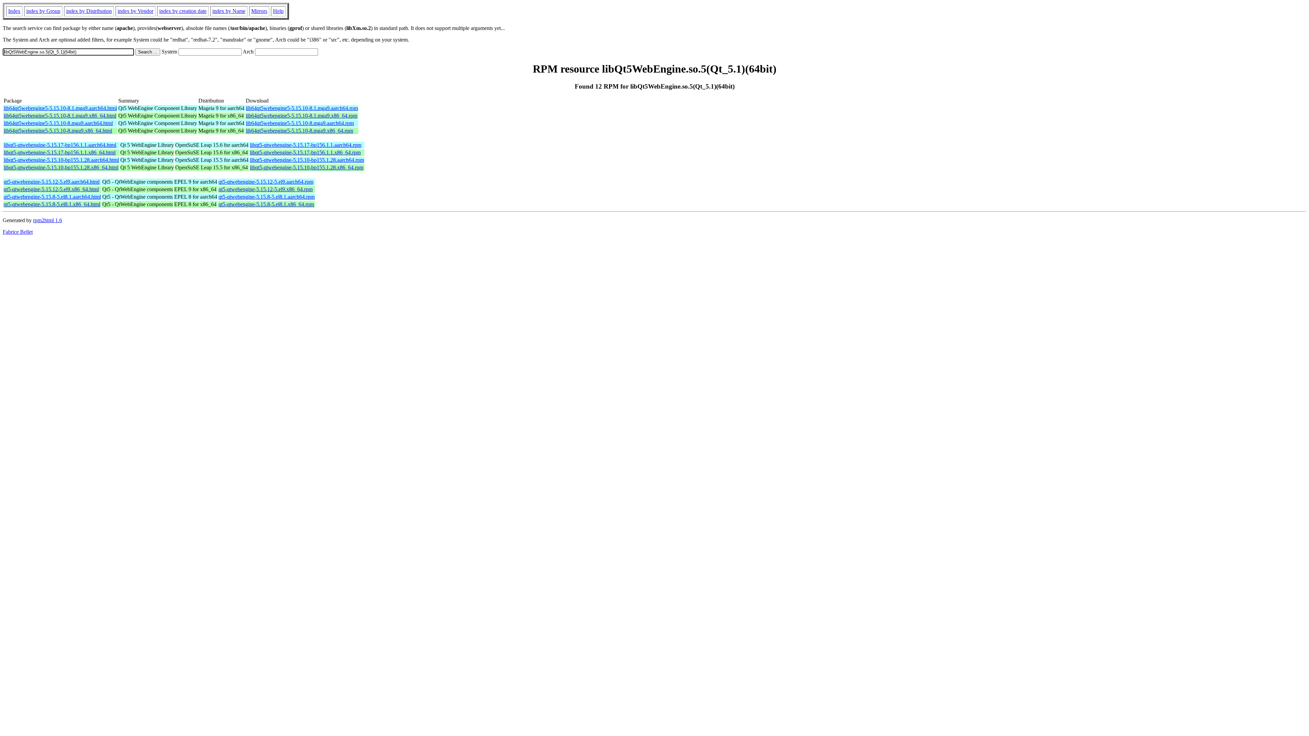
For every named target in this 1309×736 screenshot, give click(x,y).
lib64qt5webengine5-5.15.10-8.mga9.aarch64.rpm (300, 123)
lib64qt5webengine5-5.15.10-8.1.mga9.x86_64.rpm (301, 116)
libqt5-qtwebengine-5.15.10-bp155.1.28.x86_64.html (61, 167)
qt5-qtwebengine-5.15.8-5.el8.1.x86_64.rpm (266, 204)
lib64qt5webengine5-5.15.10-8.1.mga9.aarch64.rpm (302, 108)
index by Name (228, 11)
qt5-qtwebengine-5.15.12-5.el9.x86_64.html (51, 189)
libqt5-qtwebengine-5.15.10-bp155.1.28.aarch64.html (61, 160)
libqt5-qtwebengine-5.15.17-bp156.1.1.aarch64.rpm (305, 145)
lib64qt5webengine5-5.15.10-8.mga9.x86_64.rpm (299, 131)
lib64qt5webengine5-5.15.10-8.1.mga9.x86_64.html (60, 116)
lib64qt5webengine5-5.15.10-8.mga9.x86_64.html (58, 131)
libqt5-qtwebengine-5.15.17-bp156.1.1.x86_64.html (60, 152)
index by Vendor (135, 11)
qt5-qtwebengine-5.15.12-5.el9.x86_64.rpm (266, 189)
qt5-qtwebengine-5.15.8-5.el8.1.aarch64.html (52, 197)
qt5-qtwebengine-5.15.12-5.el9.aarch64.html (52, 182)
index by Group (43, 11)
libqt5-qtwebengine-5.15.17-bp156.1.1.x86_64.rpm (305, 152)
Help (278, 11)
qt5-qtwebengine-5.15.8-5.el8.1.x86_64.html (52, 204)
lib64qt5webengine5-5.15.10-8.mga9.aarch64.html (58, 123)
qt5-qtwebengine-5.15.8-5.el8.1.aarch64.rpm (267, 197)
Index (14, 11)
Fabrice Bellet (18, 232)
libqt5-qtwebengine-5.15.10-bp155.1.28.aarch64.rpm (307, 160)
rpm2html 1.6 (47, 220)
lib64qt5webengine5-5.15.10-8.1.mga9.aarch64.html (60, 108)
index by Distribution (89, 11)
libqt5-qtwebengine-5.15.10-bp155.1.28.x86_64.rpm (306, 167)
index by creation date (183, 11)
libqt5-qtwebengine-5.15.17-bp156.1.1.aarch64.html (60, 145)
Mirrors (259, 11)
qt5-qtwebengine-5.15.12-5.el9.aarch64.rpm (266, 182)
